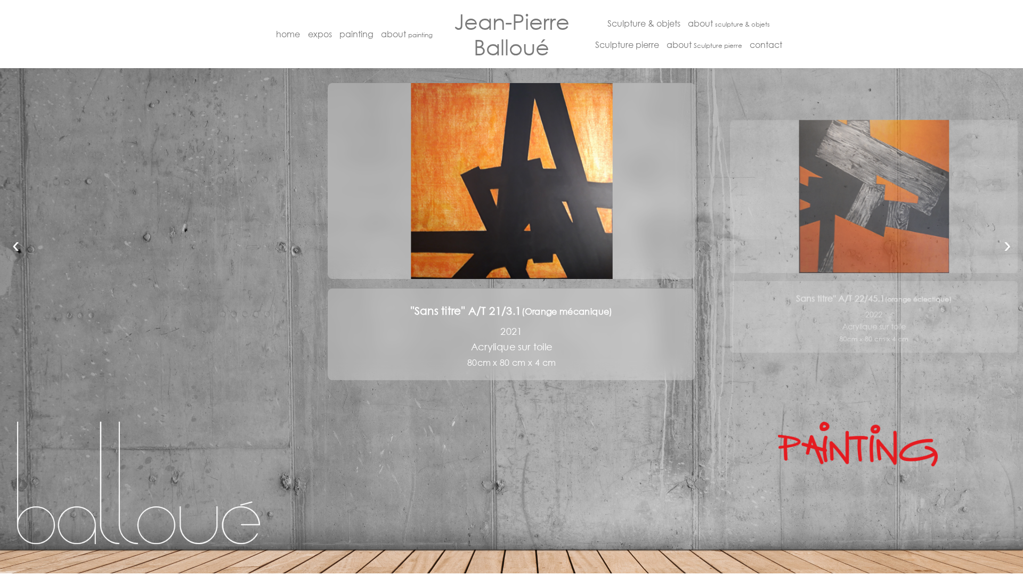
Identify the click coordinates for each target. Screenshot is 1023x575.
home (288, 33)
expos (320, 33)
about (407, 33)
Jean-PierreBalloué (512, 34)
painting (356, 33)
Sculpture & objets (643, 23)
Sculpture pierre (627, 44)
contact (766, 44)
